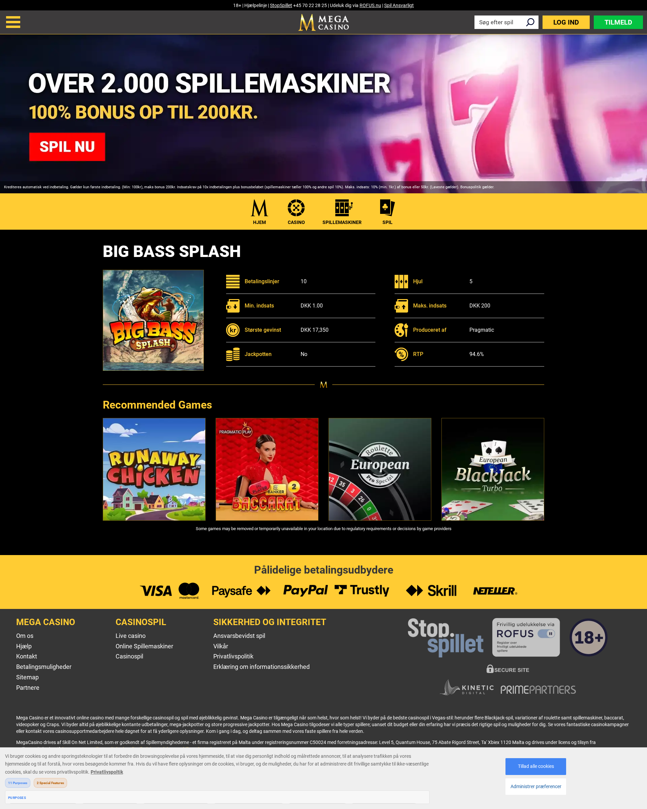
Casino (296, 222)
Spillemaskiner (342, 222)
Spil (387, 222)
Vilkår (220, 646)
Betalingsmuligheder (43, 666)
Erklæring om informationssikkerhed (261, 666)
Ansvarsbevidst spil (239, 635)
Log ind (566, 22)
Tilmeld (618, 22)
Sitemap (27, 677)
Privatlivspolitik (233, 656)
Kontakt (26, 656)
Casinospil (129, 656)
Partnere (27, 687)
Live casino (131, 635)
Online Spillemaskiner (144, 646)
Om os (24, 635)
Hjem (259, 222)
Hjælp (24, 646)
